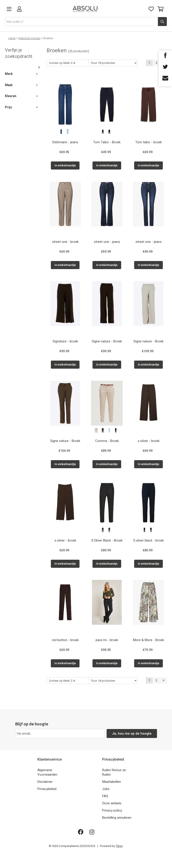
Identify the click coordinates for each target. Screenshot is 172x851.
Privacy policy (112, 810)
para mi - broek (107, 640)
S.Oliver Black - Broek (107, 540)
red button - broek (65, 640)
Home (11, 38)
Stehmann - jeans (65, 142)
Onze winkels (111, 803)
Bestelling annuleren (116, 818)
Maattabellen (111, 782)
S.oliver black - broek (148, 540)
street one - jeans (107, 242)
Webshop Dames (29, 38)
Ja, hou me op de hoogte (132, 733)
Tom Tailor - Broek (106, 142)
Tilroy (119, 846)
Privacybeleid (46, 789)
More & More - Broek (148, 640)
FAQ (105, 796)
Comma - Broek (107, 441)
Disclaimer (45, 782)
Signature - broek (65, 341)
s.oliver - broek (148, 441)
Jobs (106, 789)
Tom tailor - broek (148, 142)
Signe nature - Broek (107, 341)
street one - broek (65, 242)
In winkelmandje (65, 165)
